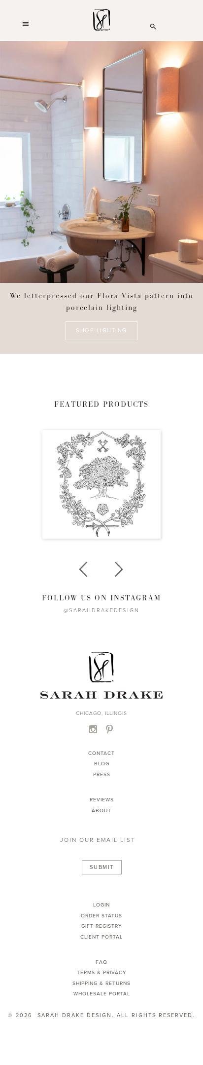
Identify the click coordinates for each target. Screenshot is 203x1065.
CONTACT (101, 753)
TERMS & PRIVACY (102, 972)
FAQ (101, 962)
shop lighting (101, 331)
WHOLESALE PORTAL (101, 993)
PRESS (101, 774)
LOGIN (101, 905)
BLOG (101, 763)
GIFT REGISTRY (101, 926)
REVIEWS (102, 799)
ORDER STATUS (101, 915)
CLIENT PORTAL (101, 937)
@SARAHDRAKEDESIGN (101, 610)
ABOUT (101, 810)
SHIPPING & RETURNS (101, 983)
